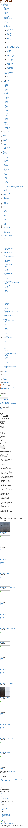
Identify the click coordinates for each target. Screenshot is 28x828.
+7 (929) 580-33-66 (14, 387)
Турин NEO (6, 8)
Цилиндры (6, 261)
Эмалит (4, 222)
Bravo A (6, 84)
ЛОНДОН (6, 189)
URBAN (5, 184)
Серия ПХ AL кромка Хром (12, 46)
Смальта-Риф (9, 69)
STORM (5, 180)
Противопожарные (7, 228)
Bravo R (5, 146)
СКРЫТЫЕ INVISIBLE (7, 18)
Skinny (6, 102)
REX (3, 143)
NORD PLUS (6, 172)
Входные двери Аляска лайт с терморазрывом (14, 186)
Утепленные (5, 203)
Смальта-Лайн (10, 67)
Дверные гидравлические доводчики (10, 240)
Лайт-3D (8, 51)
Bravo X (6, 85)
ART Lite (5, 24)
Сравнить (2, 448)
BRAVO (4, 81)
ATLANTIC (6, 157)
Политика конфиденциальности (8, 823)
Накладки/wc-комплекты (8, 281)
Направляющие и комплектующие (11, 311)
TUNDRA (6, 182)
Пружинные (6, 303)
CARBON (6, 160)
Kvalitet (5, 21)
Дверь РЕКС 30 (3, 546)
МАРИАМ (7, 54)
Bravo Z (5, 149)
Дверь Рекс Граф (3, 532)
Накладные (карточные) (9, 297)
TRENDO (6, 181)
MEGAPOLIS (6, 169)
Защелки (4, 272)
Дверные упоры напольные (10, 353)
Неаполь (6, 14)
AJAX (6, 243)
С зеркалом (5, 197)
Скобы (5, 333)
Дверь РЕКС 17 (3, 642)
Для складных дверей (7, 252)
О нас (3, 812)
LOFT (5, 168)
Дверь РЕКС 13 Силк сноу (5, 711)
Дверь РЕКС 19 (3, 614)
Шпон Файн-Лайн (6, 139)
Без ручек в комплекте (8, 273)
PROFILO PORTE (9, 29)
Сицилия (6, 12)
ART (5, 156)
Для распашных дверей (9, 256)
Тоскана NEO (7, 11)
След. (10, 771)
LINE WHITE (6, 166)
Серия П (8, 30)
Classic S (6, 25)
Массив (5, 122)
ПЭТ (5, 83)
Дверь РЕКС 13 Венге (4, 697)
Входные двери (6, 141)
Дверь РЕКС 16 (3, 656)
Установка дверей (6, 382)
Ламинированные (6, 134)
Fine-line (7, 124)
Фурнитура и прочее (7, 235)
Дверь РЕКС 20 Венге (4, 601)
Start (6, 111)
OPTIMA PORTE (6, 5)
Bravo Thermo (7, 147)
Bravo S (6, 98)
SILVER (5, 178)
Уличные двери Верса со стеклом (11, 193)
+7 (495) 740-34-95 (6, 387)
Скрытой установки (8, 306)
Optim (5, 148)
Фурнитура (4, 808)
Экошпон (4, 140)
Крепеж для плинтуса (7, 375)
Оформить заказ (15, 787)
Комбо (8, 76)
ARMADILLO (7, 239)
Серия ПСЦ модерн (11, 45)
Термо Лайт (6, 190)
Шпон (5, 123)
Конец (14, 771)
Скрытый (4, 373)
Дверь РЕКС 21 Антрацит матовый (7, 587)
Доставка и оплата (5, 388)
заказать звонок (4, 398)
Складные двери (6, 204)
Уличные (4, 202)
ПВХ (3, 136)
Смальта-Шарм (10, 71)
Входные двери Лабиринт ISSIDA (11, 187)
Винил (5, 109)
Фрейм (8, 80)
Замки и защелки (7, 257)
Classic (6, 86)
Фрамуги (6, 17)
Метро (3, 809)
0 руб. (3, 395)
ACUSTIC (6, 155)
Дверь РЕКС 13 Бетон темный (6, 683)
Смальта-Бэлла (10, 63)
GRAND (5, 164)
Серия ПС (9, 35)
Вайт (8, 75)
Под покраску (5, 377)
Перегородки (6, 16)
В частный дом (6, 195)
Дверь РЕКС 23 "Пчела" (5, 752)
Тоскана (5, 9)
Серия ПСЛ (9, 39)
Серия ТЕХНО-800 (11, 58)
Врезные (6, 238)
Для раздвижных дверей (9, 255)
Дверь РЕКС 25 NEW (4, 573)
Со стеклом (5, 201)
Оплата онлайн (5, 816)
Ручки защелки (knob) (7, 337)
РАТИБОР (5, 152)
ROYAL (5, 177)
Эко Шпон (6, 93)
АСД (3, 151)
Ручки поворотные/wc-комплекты (11, 289)
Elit (5, 126)
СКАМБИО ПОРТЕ (6, 26)
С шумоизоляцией (6, 199)
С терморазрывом (6, 198)
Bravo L (5, 219)
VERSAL (5, 185)
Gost (6, 105)
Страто (8, 79)
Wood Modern (8, 130)
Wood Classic (8, 127)
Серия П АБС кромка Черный (13, 31)
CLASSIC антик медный (9, 161)
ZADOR (4, 20)
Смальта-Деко (10, 66)
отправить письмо (5, 820)
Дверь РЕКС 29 (3, 559)
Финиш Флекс (7, 103)
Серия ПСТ (9, 41)
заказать (2, 534)
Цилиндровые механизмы (8, 365)
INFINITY (6, 165)
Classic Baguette (7, 22)
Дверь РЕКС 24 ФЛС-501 (5, 766)
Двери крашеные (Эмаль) (9, 60)
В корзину (3, 447)
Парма (5, 13)
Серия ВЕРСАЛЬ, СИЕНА (12, 55)
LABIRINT (5, 153)
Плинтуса (5, 371)
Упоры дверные (6, 346)
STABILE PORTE (8, 48)
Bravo (6, 118)
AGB (6, 265)
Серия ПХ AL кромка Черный (13, 47)
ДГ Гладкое (9, 50)
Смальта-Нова (10, 68)
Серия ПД (9, 33)
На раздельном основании (9, 325)
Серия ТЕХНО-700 (11, 56)
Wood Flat (7, 128)
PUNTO (6, 247)
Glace (6, 107)
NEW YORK (6, 170)
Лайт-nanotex (9, 52)
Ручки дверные (7, 260)
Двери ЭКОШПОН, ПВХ (9, 28)
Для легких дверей (8, 264)
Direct (6, 106)
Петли (5, 259)
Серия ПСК (9, 38)
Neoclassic (7, 89)
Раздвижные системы (7, 310)
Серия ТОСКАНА (10, 59)
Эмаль (5, 117)
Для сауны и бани (6, 227)
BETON (5, 159)
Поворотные (6, 338)
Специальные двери (7, 226)
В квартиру (5, 194)
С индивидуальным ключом (10, 366)
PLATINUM (6, 176)
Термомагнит (7, 191)
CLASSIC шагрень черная (9, 163)
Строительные (6, 230)
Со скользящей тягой (8, 248)
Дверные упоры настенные (9, 359)
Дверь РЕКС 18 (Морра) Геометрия (7, 628)
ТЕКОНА (7, 62)
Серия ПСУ (9, 42)
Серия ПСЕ (9, 37)
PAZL (5, 173)
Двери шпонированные (9, 72)
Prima (6, 90)
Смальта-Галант (10, 64)
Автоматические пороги (8, 236)
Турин (5, 7)
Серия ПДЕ (9, 34)
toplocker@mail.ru (6, 800)
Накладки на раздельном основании (11, 282)
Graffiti (6, 88)
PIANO (5, 174)
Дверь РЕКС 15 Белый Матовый (7, 669)
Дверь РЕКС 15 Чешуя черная (6, 738)
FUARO (6, 246)
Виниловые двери (6, 131)
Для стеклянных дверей (8, 253)
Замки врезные (6, 263)
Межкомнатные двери (7, 4)
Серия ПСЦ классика (11, 43)
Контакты (3, 391)
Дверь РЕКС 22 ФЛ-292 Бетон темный (8, 724)
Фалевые (6, 342)
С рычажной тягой (8, 242)
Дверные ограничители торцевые (11, 348)
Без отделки (6, 231)
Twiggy (6, 92)
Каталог (3, 389)
